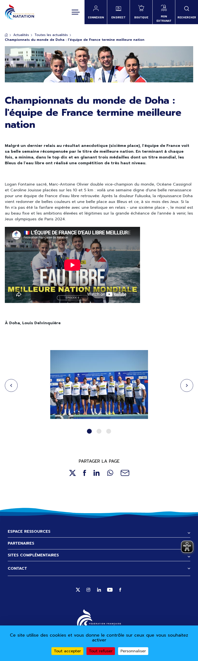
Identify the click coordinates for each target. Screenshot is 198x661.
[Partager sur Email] (125, 473)
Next (186, 385)
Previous (11, 385)
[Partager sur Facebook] (84, 473)
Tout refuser (101, 651)
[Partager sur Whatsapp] (110, 473)
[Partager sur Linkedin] (96, 473)
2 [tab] (99, 431)
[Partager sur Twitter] (72, 473)
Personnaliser (133, 651)
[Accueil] (19, 12)
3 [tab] (108, 431)
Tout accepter (67, 651)
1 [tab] (89, 431)
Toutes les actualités (51, 35)
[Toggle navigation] (76, 12)
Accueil (6, 34)
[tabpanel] (99, 385)
